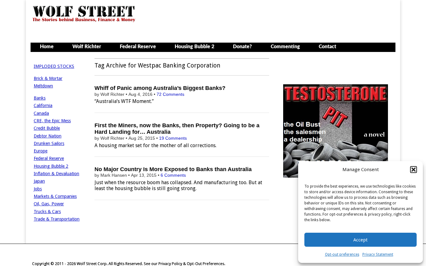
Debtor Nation (47, 135)
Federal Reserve (138, 46)
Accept (360, 240)
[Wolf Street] (84, 21)
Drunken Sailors (49, 143)
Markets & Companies (55, 196)
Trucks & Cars (47, 211)
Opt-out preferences (342, 254)
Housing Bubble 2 (194, 46)
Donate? (242, 46)
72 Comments (170, 94)
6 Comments (173, 175)
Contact (327, 46)
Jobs (38, 188)
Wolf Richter (86, 46)
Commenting (285, 46)
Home (47, 46)
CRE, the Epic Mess (52, 120)
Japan (39, 181)
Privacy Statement (377, 254)
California (43, 105)
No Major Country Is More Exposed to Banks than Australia (173, 169)
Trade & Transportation (57, 219)
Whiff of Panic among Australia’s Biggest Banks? (159, 88)
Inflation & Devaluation (56, 173)
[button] (413, 169)
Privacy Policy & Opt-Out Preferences (191, 263)
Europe (40, 150)
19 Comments (173, 138)
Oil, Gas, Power (49, 203)
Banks (40, 98)
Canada (41, 113)
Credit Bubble (47, 128)
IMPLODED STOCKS (54, 66)
